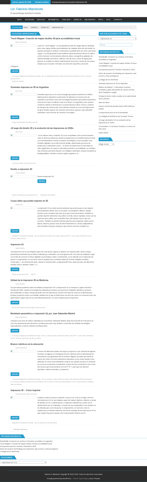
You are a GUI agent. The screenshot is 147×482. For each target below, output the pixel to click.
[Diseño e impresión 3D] (23, 176)
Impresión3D (51, 195)
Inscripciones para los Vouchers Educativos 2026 (70, 2)
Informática (39, 382)
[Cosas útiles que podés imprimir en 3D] (23, 208)
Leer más (15, 71)
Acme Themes (94, 478)
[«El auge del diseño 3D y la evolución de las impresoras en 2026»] (23, 135)
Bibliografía (50, 76)
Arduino (49, 379)
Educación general (85, 379)
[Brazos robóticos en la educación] (23, 351)
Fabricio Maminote (21, 42)
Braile (57, 76)
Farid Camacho (20, 284)
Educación (70, 76)
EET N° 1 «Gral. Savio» (73, 236)
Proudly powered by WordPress (59, 478)
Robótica (84, 382)
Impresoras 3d (15, 79)
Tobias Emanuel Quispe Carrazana (26, 394)
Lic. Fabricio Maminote (27, 9)
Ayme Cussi (18, 132)
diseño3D (43, 195)
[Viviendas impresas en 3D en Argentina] (23, 94)
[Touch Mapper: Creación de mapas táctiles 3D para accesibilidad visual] (23, 46)
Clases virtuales (52, 336)
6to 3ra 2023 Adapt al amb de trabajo (23, 307)
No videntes (20, 81)
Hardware (22, 382)
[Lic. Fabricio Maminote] (12, 19)
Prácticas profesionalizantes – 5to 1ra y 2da (67, 382)
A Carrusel (15, 76)
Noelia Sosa (19, 204)
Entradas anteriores (20, 429)
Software (90, 382)
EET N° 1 (33, 274)
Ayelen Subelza (20, 248)
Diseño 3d (63, 76)
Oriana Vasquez (20, 173)
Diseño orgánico (60, 236)
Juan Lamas (18, 91)
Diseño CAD (50, 236)
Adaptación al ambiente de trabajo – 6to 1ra (32, 76)
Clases (55, 379)
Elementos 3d (78, 76)
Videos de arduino (16, 384)
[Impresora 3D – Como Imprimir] (23, 397)
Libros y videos (36, 338)
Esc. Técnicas (87, 76)
